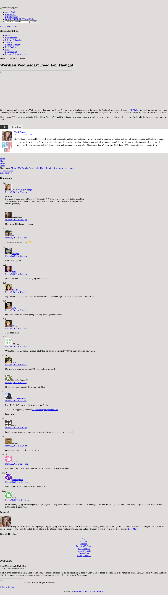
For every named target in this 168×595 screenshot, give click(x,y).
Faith (7, 49)
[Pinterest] (10, 146)
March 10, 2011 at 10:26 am (17, 500)
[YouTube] (8, 150)
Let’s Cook (10, 47)
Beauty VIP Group (84, 546)
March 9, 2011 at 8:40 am (16, 364)
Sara (14, 272)
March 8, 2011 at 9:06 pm (16, 220)
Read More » (133, 529)
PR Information (12, 17)
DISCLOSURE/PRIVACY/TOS (19, 19)
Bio (5, 127)
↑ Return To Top (7, 587)
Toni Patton (20, 132)
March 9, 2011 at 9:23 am (16, 401)
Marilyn (15, 253)
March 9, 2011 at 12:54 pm (16, 464)
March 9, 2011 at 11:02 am (16, 428)
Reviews (57, 168)
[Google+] (10, 143)
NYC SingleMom (19, 398)
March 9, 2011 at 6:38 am (16, 310)
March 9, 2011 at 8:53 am (16, 382)
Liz (13, 235)
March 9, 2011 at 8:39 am (16, 346)
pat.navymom (17, 479)
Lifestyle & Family (13, 40)
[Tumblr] (5, 150)
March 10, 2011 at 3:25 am (16, 482)
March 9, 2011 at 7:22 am (16, 328)
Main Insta (84, 541)
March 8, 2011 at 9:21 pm (16, 238)
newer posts (8, 170)
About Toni (10, 12)
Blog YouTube (84, 548)
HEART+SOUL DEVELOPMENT (89, 591)
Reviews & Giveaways (15, 54)
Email (84, 539)
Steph (14, 326)
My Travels (23, 168)
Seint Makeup (11, 38)
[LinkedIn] (3, 146)
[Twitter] (3, 143)
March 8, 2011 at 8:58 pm (16, 192)
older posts (4, 173)
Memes (14, 168)
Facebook (84, 544)
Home (7, 35)
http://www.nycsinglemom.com (45, 409)
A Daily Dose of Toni (9, 26)
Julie (14, 308)
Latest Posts (16, 127)
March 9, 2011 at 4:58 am (16, 292)
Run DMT (16, 290)
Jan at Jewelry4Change (22, 190)
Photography (34, 168)
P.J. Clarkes (134, 110)
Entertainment (11, 52)
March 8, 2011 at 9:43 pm (16, 274)
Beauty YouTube (84, 555)
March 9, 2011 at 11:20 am (16, 446)
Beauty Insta (84, 553)
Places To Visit (46, 168)
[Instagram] (7, 146)
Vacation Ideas (68, 168)
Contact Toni (10, 14)
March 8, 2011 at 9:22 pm (16, 256)
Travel (8, 42)
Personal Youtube (84, 551)
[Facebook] (7, 143)
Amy (14, 362)
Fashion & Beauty (13, 45)
